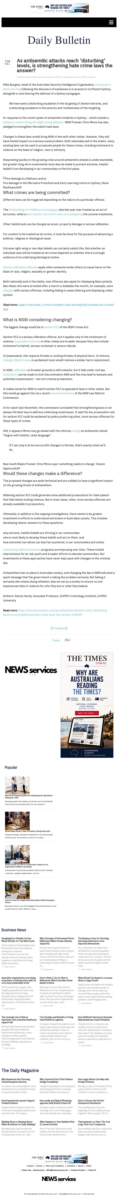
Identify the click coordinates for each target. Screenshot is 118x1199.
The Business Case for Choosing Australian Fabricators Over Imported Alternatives (93, 941)
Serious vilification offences (20, 267)
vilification (20, 370)
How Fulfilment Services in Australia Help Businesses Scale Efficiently (95, 1018)
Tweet (56, 640)
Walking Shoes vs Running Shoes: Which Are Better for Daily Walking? (18, 1123)
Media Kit (92, 1170)
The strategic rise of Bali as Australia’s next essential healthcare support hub (19, 1020)
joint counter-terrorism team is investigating (54, 214)
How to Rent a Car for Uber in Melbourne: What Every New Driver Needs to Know (56, 980)
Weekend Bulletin (78, 1170)
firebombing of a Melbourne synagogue (33, 209)
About (80, 1166)
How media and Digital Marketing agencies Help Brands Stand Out (56, 1102)
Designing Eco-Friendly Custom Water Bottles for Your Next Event (18, 939)
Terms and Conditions (54, 1166)
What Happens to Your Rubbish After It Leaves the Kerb (57, 1123)
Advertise (71, 1166)
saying (76, 431)
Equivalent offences (27, 341)
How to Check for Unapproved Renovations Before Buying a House (30, 901)
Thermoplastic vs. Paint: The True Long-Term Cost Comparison (94, 1123)
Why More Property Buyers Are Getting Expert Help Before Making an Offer (29, 796)
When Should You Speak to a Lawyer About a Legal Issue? (95, 979)
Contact (30, 1166)
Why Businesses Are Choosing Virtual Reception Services (16, 1080)
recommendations (62, 393)
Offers (88, 1166)
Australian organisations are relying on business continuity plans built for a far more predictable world (19, 980)
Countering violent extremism (22, 549)
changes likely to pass (17, 360)
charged (8, 290)
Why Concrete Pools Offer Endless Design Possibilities (56, 1080)
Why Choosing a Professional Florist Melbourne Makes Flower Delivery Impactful (57, 941)
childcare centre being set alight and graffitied (32, 122)
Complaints (10, 374)
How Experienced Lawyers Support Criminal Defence (18, 1102)
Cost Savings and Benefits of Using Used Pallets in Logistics (56, 1018)
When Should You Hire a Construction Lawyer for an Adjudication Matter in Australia (26, 865)
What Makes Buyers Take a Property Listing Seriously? (27, 831)
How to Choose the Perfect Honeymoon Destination (91, 1102)
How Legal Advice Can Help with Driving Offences (93, 1080)
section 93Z (51, 327)
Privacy (39, 1166)
